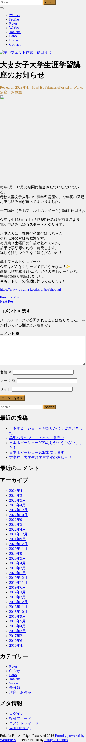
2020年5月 (17, 558)
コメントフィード (24, 723)
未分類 (14, 687)
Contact (14, 44)
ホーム (14, 15)
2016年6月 (17, 641)
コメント (9, 334)
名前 (6, 372)
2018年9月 (17, 616)
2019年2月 (17, 597)
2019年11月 (18, 582)
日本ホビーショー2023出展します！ (38, 452)
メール (8, 381)
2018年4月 (17, 626)
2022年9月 (17, 520)
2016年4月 (17, 645)
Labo (13, 36)
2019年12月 (18, 578)
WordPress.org (20, 728)
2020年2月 (17, 568)
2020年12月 (18, 544)
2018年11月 (18, 607)
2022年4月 (17, 529)
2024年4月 (17, 491)
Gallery (14, 671)
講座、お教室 (11, 92)
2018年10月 (18, 611)
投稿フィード (20, 718)
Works (14, 28)
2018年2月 (17, 631)
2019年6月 (17, 587)
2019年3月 (17, 592)
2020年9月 (17, 553)
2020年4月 (17, 563)
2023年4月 (17, 505)
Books (14, 40)
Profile (14, 19)
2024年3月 (17, 495)
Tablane (15, 32)
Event (13, 24)
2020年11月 (18, 549)
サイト (5, 389)
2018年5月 (17, 621)
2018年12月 (18, 602)
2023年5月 (17, 500)
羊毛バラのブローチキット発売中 (36, 438)
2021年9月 (17, 539)
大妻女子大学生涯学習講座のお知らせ (40, 457)
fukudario (52, 87)
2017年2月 (17, 636)
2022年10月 (18, 515)
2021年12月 (18, 534)
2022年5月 (17, 524)
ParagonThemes (56, 740)
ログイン (16, 714)
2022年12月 (18, 510)
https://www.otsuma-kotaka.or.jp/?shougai (30, 289)
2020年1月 (17, 573)
